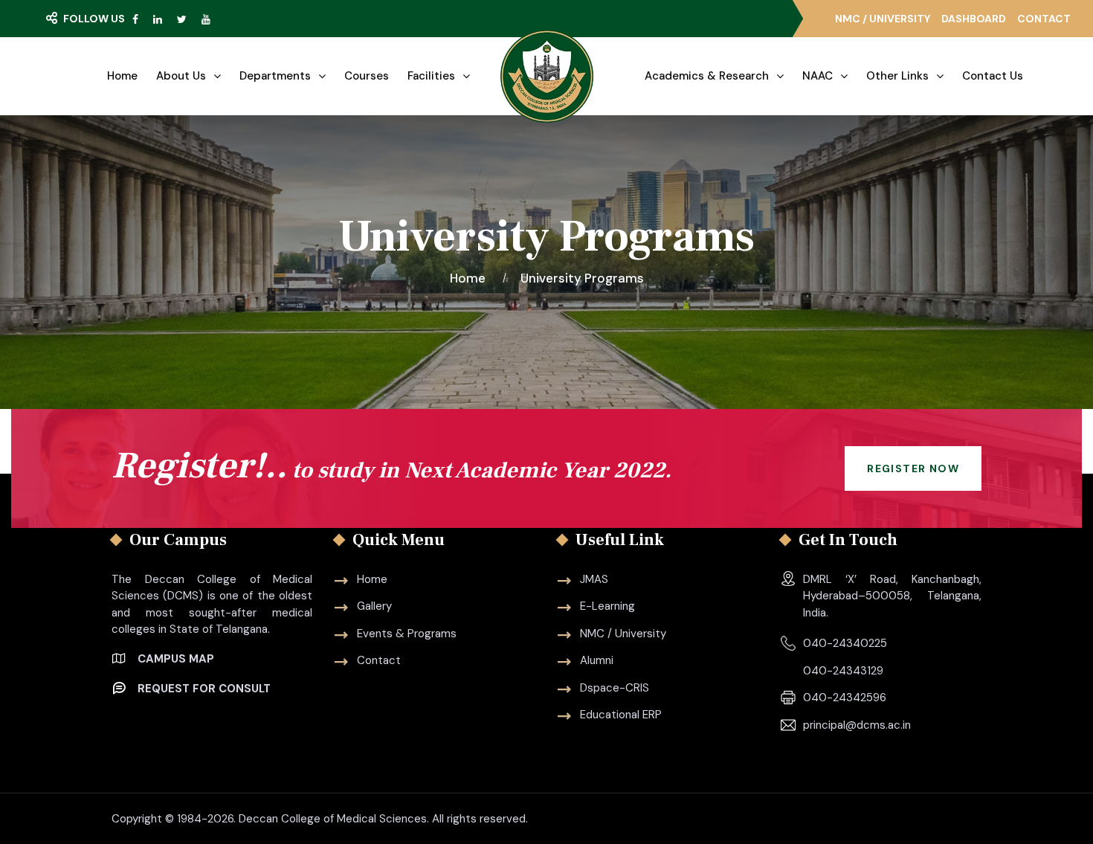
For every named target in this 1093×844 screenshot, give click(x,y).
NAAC (817, 75)
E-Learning (607, 606)
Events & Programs (407, 633)
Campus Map (176, 658)
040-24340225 (845, 643)
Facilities (431, 75)
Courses (366, 75)
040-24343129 (843, 670)
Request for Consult (204, 688)
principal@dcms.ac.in (857, 725)
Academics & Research (707, 75)
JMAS (594, 579)
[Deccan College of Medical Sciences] (546, 76)
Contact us (992, 75)
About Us (181, 75)
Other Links (897, 75)
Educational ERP (621, 714)
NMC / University (882, 18)
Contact (1044, 18)
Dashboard (973, 18)
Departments (275, 75)
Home (122, 75)
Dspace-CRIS (614, 687)
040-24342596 (844, 697)
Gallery (374, 606)
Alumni (596, 660)
